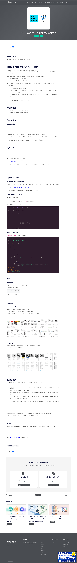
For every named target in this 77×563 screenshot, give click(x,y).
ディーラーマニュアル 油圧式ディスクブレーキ (19, 187)
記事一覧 (38, 495)
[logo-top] (11, 2)
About (32, 2)
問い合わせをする (53, 485)
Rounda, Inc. (10, 560)
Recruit (61, 2)
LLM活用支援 (65, 544)
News (36, 2)
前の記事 (10, 495)
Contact (67, 2)
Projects (53, 2)
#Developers (37, 35)
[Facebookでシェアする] (13, 47)
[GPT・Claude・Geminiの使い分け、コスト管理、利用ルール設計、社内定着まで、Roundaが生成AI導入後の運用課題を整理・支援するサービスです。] (67, 557)
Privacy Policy (44, 554)
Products (47, 2)
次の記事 (65, 495)
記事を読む (10, 524)
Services (40, 2)
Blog (57, 2)
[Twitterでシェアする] (10, 47)
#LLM (41, 35)
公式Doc (36, 139)
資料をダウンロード (24, 485)
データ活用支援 (66, 542)
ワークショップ (66, 546)
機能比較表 (13, 161)
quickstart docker (13, 199)
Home (28, 2)
